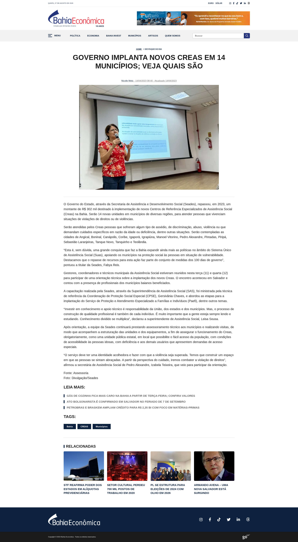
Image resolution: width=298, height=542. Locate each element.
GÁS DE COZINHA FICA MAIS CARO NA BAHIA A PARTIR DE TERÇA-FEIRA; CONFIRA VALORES (131, 395)
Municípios (134, 36)
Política (75, 36)
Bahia (70, 426)
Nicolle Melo (127, 80)
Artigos (153, 36)
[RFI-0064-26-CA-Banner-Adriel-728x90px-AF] (193, 18)
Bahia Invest (113, 36)
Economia (93, 36)
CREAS (84, 426)
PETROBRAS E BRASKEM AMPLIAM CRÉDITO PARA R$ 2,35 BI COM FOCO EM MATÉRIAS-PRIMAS (133, 407)
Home (139, 49)
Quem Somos (172, 36)
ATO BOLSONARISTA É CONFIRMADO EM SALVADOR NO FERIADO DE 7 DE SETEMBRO (126, 401)
